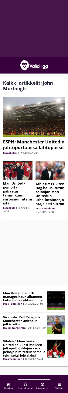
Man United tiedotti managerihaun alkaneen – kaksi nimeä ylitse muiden (24, 296)
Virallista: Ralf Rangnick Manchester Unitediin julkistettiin (21, 320)
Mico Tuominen (45, 208)
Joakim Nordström (14, 328)
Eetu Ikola (9, 208)
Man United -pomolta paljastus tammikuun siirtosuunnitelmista (17, 193)
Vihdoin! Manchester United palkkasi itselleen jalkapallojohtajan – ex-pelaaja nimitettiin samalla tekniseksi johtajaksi (24, 348)
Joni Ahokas (10, 153)
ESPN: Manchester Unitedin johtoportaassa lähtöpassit (34, 144)
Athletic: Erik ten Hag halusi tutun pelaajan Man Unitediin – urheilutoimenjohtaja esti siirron (50, 194)
